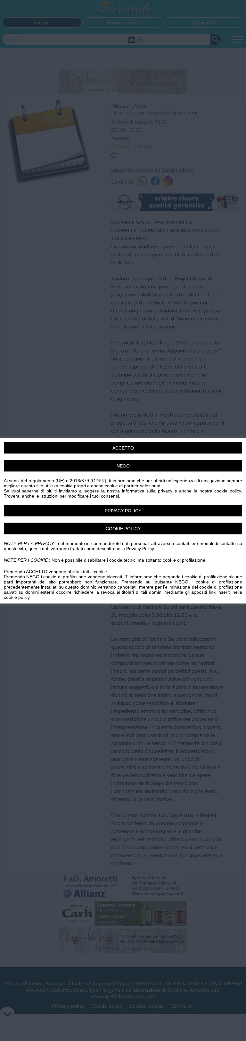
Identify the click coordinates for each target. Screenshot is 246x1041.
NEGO (123, 465)
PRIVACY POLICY (123, 510)
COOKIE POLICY (123, 528)
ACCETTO (123, 447)
